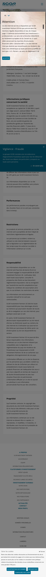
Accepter (6, 58)
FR (5, 16)
